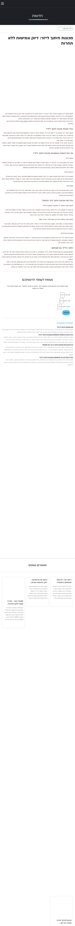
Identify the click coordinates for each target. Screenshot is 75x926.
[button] (2, 3)
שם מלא (67, 295)
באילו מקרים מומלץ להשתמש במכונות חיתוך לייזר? (55, 335)
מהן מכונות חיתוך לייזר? (65, 327)
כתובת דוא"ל (65, 307)
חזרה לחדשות (67, 29)
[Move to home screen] (66, 4)
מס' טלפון (66, 301)
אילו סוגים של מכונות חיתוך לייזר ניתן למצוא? (57, 345)
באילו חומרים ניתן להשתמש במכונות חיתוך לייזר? (56, 357)
